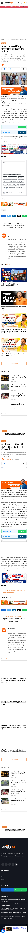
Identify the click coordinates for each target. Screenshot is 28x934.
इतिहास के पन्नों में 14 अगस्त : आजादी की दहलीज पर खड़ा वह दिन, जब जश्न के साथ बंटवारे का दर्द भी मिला (13, 751)
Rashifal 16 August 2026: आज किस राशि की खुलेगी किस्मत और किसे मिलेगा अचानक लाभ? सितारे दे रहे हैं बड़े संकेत (13, 727)
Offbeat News (8, 64)
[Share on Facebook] (4, 68)
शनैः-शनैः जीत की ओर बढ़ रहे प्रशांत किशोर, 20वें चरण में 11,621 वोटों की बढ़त (13, 355)
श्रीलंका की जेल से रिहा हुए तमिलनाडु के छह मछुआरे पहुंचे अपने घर (20, 620)
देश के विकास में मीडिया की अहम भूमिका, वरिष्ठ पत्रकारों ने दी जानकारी (7, 225)
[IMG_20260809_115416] (14, 205)
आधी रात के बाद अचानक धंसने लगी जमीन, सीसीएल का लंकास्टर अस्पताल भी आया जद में (18, 386)
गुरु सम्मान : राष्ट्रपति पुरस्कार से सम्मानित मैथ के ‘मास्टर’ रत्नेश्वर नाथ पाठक (7, 620)
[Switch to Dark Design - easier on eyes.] (21, 3)
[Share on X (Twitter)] (11, 68)
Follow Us (22, 132)
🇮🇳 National (18, 6)
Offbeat (3, 441)
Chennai (4, 210)
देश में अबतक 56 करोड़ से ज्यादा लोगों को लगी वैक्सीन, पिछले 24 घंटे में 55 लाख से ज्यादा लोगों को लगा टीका (15, 434)
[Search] (19, 3)
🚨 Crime (11, 6)
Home (2, 874)
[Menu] (2, 3)
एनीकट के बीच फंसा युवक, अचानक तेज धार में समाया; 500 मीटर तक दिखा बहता (19, 404)
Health (2, 879)
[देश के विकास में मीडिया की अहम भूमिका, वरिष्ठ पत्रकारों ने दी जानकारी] (14, 467)
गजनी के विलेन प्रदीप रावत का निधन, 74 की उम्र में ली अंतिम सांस (13, 308)
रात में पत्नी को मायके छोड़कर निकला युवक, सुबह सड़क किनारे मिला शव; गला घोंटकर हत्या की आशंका (18, 395)
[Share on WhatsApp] (17, 68)
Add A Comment (14, 363)
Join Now (22, 126)
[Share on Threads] (24, 68)
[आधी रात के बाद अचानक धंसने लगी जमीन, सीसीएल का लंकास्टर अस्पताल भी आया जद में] (5, 387)
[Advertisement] (14, 23)
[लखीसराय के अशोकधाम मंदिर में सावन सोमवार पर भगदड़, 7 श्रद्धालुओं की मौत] (14, 275)
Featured (4, 430)
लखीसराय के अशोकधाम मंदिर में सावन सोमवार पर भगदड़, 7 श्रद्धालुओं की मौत (12, 285)
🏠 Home (5, 6)
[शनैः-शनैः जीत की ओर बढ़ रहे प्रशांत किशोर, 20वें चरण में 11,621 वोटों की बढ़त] (14, 345)
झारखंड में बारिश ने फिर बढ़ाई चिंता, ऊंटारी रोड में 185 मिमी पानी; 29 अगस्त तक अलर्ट (18, 377)
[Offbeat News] (9, 3)
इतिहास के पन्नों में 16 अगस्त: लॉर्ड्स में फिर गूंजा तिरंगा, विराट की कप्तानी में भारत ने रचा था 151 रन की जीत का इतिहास (13, 703)
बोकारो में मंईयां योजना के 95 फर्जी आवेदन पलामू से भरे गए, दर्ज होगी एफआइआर (20, 225)
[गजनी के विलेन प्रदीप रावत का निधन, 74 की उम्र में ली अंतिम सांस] (14, 298)
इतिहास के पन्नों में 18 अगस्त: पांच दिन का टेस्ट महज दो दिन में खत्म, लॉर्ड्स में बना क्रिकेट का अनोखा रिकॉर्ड (13, 679)
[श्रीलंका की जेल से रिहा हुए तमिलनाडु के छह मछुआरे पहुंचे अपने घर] (14, 85)
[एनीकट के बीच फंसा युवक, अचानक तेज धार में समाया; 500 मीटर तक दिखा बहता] (5, 405)
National (4, 43)
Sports (3, 876)
